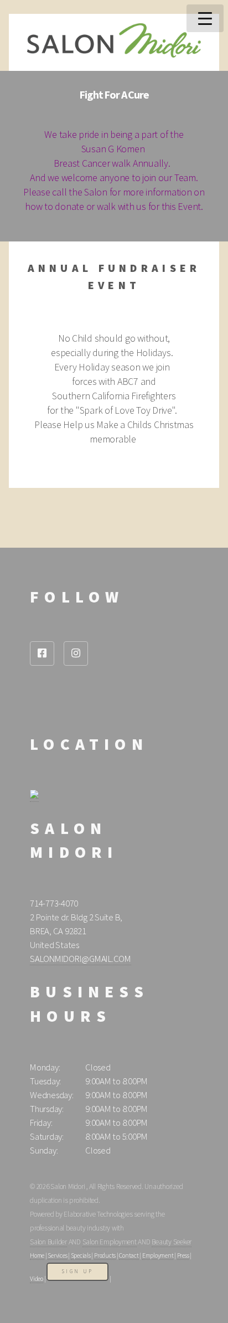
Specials (81, 1255)
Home (37, 1255)
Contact (128, 1255)
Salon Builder (48, 1242)
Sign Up (77, 1271)
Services (57, 1255)
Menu (205, 18)
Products (105, 1255)
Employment (158, 1255)
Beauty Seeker (171, 1242)
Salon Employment (109, 1242)
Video (36, 1279)
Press (183, 1255)
